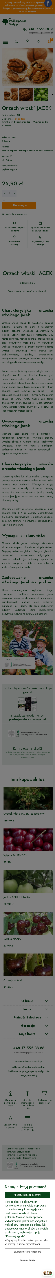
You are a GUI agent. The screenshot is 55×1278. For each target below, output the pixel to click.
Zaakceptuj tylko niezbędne (27, 1251)
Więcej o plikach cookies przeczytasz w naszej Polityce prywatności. (27, 1242)
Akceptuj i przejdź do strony (27, 1195)
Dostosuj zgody (27, 1260)
